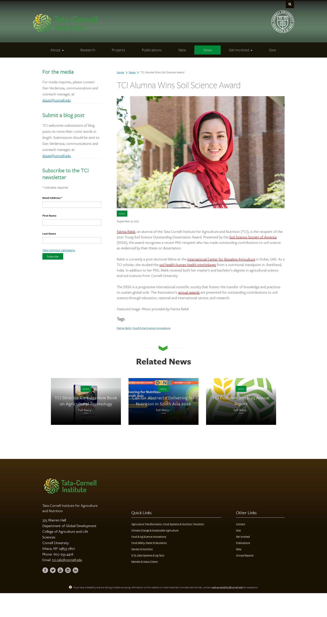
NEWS (122, 213)
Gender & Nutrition (142, 549)
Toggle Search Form (290, 4)
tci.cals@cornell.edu (67, 559)
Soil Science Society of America (253, 236)
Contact (240, 524)
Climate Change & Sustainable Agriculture (154, 530)
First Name (49, 216)
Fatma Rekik (126, 231)
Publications (243, 543)
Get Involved (243, 536)
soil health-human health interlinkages (187, 264)
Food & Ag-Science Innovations (151, 328)
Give (238, 530)
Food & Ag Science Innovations (148, 536)
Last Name (49, 234)
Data (238, 549)
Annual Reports (245, 555)
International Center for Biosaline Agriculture (221, 259)
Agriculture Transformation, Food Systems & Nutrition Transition (167, 524)
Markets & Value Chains (144, 561)
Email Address (52, 198)
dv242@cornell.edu (56, 100)
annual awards (189, 292)
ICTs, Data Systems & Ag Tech (147, 555)
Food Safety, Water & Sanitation (149, 543)
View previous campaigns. (58, 250)
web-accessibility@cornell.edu (227, 587)
